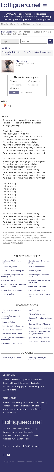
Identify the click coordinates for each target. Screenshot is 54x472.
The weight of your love (25, 24)
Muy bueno (35, 81)
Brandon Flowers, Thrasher (40, 324)
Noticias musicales (25, 14)
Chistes (19, 446)
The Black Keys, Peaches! (12, 330)
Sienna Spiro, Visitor (37, 314)
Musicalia (4, 24)
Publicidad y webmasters (13, 439)
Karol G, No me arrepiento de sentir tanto (13, 338)
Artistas (28, 19)
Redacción (17, 428)
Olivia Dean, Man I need (11, 357)
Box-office (34, 409)
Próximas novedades (11, 16)
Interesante (17, 85)
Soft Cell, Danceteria (37, 290)
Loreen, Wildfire (8, 322)
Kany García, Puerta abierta (13, 326)
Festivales (8, 19)
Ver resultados (26, 93)
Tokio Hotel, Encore (10, 267)
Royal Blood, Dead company (13, 270)
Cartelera (16, 402)
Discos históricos (30, 16)
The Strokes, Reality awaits (39, 341)
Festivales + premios (30, 405)
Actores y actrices (10, 409)
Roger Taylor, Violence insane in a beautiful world (13, 285)
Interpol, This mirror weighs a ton (40, 319)
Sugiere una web (10, 432)
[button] (45, 5)
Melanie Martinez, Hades (12, 334)
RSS (27, 439)
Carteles (23, 409)
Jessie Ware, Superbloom (39, 337)
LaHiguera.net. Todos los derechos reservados (22, 461)
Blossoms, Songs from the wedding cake (12, 275)
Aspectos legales (26, 432)
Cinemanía (10, 398)
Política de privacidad (11, 435)
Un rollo (15, 88)
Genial (15, 81)
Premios (18, 19)
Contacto (6, 428)
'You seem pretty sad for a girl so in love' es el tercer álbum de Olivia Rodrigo (26, 33)
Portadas (38, 19)
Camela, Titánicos (9, 294)
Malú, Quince (34, 310)
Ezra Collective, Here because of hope (40, 262)
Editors (12, 24)
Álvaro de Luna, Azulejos (12, 290)
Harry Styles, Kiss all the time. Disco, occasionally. (40, 333)
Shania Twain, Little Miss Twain (11, 311)
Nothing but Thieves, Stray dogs (39, 295)
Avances (6, 405)
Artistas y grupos (19, 386)
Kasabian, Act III (35, 270)
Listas (47, 19)
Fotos (36, 52)
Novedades (41, 14)
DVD (43, 402)
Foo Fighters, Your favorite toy (40, 328)
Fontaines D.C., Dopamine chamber (12, 262)
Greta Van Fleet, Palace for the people (39, 281)
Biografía (27, 52)
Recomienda (30, 428)
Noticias (17, 52)
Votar (14, 92)
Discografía (6, 52)
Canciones (44, 16)
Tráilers (15, 405)
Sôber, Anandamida (37, 267)
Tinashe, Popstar (9, 280)
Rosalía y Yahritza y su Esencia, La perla (37, 358)
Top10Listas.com (32, 446)
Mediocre (34, 85)
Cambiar (25, 435)
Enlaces (9, 54)
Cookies (35, 435)
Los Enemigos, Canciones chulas (38, 275)
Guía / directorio (9, 390)
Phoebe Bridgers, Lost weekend (10, 317)
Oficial (10, 106)
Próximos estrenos (31, 402)
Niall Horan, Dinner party (11, 343)
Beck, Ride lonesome (37, 286)
